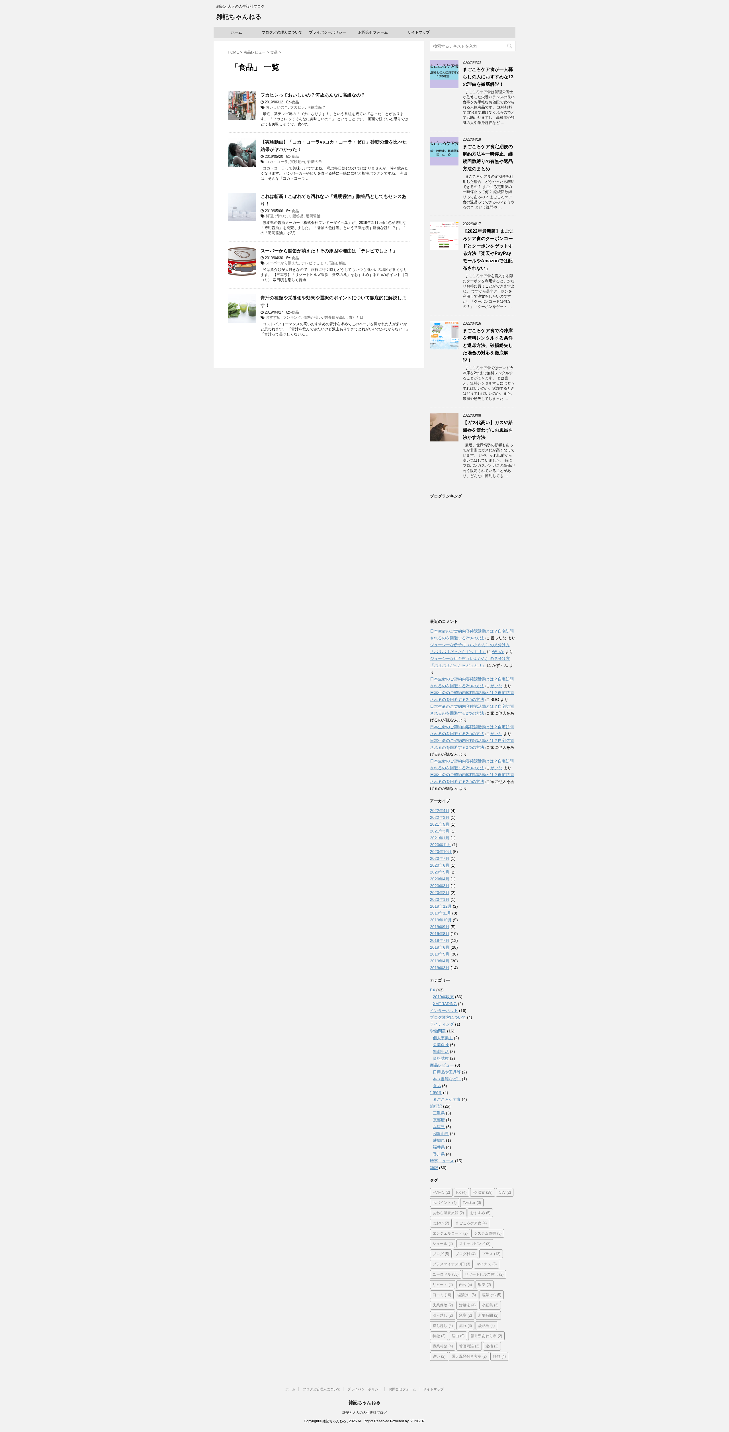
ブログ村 (465, 1253)
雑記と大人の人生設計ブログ (364, 1413)
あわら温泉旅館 (448, 1212)
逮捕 (492, 1346)
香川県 (439, 1154)
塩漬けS (491, 1294)
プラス (491, 1253)
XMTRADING (445, 1003)
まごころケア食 (447, 1099)
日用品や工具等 (447, 1072)
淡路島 (486, 1325)
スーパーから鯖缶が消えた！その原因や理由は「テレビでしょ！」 (329, 250)
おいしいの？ (277, 107)
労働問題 (438, 1031)
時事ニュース (442, 1161)
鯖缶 (343, 263)
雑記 (434, 1167)
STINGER (417, 1421)
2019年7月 (439, 940)
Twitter (472, 1202)
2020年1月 (439, 899)
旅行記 (436, 1106)
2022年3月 (439, 817)
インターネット (444, 1010)
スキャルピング (474, 1243)
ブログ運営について (448, 1017)
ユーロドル (445, 1274)
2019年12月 (441, 906)
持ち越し (443, 1325)
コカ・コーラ (277, 161)
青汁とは (356, 317)
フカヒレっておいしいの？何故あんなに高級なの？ (313, 95)
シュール (443, 1243)
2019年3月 (439, 967)
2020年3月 (439, 885)
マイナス (486, 1264)
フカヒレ (297, 107)
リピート (443, 1284)
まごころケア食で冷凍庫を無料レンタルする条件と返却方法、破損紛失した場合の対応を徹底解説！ (488, 345)
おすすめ (273, 317)
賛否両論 (469, 1346)
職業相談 (443, 1346)
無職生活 (441, 1051)
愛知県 (439, 1140)
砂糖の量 (314, 161)
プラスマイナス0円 (451, 1264)
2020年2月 (439, 892)
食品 (295, 102)
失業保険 (441, 1044)
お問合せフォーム (373, 32)
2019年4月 (439, 961)
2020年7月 (439, 858)
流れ (465, 1325)
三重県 (439, 1113)
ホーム (236, 32)
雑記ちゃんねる (239, 17)
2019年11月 (440, 913)
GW (505, 1192)
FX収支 (482, 1192)
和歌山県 (441, 1133)
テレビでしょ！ (314, 263)
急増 (465, 1315)
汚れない (282, 216)
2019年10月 (441, 920)
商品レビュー (442, 1065)
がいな (498, 651)
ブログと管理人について (282, 32)
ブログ (441, 1253)
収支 (484, 1284)
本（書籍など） (447, 1079)
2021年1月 (439, 838)
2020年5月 (439, 872)
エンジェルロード (450, 1233)
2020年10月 (441, 851)
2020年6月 (439, 865)
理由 (333, 263)
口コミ (442, 1294)
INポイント (444, 1202)
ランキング (292, 317)
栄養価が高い (335, 317)
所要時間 (488, 1315)
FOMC (441, 1192)
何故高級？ (316, 107)
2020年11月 (440, 844)
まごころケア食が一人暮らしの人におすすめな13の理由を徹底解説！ (488, 77)
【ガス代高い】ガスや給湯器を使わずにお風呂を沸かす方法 (488, 430)
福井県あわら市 (486, 1335)
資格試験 (441, 1058)
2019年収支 (443, 997)
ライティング (442, 1024)
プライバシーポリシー (327, 32)
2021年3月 (439, 831)
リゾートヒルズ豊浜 (484, 1274)
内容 (465, 1284)
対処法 (467, 1305)
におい (441, 1223)
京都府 (439, 1120)
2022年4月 (439, 810)
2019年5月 (439, 954)
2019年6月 (439, 947)
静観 (499, 1356)
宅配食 (436, 1092)
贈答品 (298, 216)
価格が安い (313, 317)
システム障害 (487, 1233)
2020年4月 (439, 879)
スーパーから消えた (282, 263)
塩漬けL (466, 1294)
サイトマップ (418, 32)
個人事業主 (443, 1038)
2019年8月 (439, 933)
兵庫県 (439, 1126)
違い (439, 1356)
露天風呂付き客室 (469, 1356)
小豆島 (490, 1305)
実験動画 (297, 161)
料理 (269, 216)
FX (432, 990)
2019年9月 (439, 926)
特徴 (439, 1335)
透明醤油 (313, 216)
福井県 (439, 1147)
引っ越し (443, 1315)
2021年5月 (439, 824)
